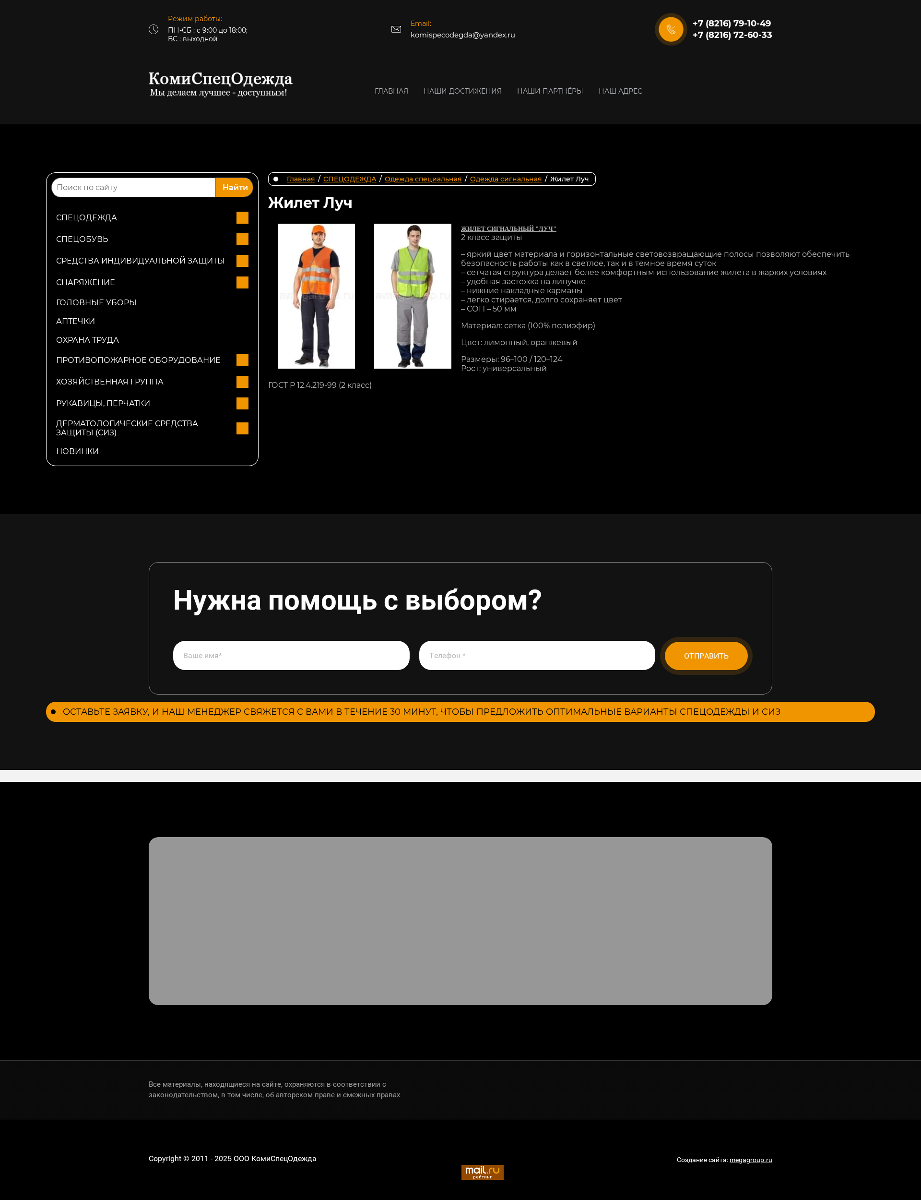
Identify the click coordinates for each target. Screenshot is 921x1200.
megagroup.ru (751, 1160)
